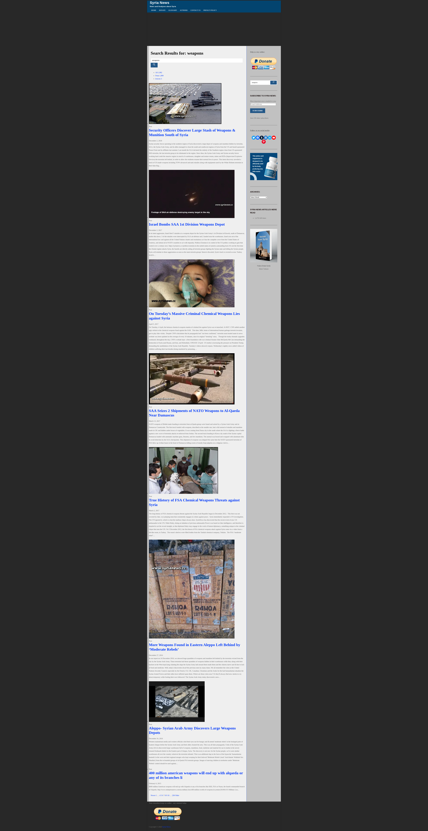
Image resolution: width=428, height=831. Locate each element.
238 (173, 795)
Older (177, 795)
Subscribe (257, 111)
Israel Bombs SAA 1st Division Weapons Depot (187, 224)
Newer (153, 795)
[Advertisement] (214, 29)
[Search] (273, 82)
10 (168, 795)
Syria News (159, 3)
